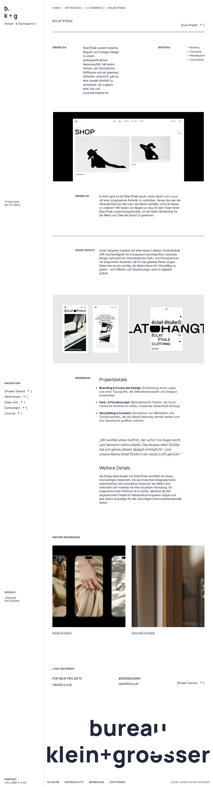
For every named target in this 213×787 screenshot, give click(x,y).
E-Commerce (94, 7)
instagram (12, 600)
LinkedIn (10, 597)
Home (56, 7)
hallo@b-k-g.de (16, 782)
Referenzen (73, 7)
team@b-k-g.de (129, 683)
